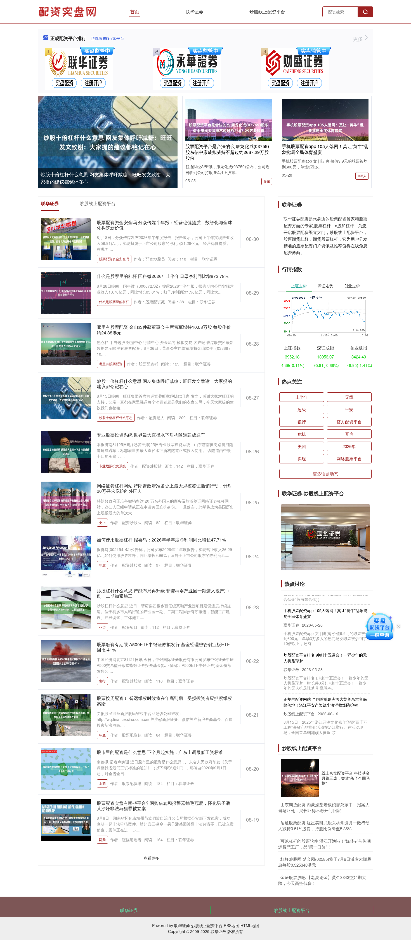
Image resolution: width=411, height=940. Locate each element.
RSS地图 (231, 925)
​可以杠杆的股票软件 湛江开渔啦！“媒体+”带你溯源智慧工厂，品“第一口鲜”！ (324, 844)
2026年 (349, 446)
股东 (266, 181)
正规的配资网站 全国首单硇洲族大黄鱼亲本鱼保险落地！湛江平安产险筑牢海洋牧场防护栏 (325, 690)
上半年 (302, 397)
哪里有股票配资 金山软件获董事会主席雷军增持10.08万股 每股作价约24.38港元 (164, 330)
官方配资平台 (349, 422)
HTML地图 (249, 925)
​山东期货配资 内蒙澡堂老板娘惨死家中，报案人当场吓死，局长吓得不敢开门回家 (324, 807)
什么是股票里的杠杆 (114, 301)
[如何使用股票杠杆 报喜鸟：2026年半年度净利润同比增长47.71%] (66, 556)
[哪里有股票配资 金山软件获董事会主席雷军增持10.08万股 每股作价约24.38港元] (66, 343)
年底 (102, 734)
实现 (301, 458)
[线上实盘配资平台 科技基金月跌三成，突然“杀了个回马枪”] (300, 778)
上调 (102, 783)
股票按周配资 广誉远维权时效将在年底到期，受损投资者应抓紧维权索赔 (164, 701)
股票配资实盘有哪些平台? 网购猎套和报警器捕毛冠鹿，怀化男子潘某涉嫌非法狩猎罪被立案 (163, 806)
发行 (102, 680)
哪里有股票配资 (110, 363)
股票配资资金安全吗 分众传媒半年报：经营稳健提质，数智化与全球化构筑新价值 (164, 225)
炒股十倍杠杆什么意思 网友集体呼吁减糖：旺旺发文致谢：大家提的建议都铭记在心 (164, 384)
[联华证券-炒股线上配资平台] (68, 11)
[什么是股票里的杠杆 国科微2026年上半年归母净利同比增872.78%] (66, 292)
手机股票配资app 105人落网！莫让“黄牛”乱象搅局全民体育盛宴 (325, 149)
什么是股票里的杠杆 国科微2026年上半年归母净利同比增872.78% (162, 276)
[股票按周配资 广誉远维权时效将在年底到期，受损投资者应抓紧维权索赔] (66, 714)
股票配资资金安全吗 (114, 258)
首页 (134, 11)
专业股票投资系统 (112, 465)
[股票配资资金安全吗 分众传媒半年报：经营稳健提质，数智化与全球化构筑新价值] (66, 239)
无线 (349, 397)
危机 (301, 434)
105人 (362, 175)
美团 (301, 446)
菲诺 (102, 627)
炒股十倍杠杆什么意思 (116, 417)
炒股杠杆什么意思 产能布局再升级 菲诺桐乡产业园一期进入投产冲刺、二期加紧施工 (163, 593)
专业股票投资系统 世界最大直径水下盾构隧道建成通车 (151, 435)
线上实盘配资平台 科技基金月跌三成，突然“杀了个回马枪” (346, 778)
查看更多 (151, 858)
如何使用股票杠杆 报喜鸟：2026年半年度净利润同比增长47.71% (161, 539)
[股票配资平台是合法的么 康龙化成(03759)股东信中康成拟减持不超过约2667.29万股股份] (228, 127)
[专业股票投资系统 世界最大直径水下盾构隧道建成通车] (66, 451)
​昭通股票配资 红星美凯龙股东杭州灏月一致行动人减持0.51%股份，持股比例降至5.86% (324, 825)
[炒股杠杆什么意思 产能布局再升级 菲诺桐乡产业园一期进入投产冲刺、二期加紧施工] (66, 607)
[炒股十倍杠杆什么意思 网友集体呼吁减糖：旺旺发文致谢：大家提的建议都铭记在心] (108, 142)
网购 (102, 839)
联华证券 (194, 11)
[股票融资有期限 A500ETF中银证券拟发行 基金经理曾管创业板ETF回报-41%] (66, 661)
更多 (358, 38)
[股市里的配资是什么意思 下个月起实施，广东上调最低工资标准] (66, 768)
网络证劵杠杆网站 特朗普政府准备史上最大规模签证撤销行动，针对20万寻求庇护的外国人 (164, 488)
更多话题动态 (325, 474)
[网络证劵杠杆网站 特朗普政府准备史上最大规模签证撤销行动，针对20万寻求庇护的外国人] (66, 502)
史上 (102, 522)
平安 (349, 409)
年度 (102, 564)
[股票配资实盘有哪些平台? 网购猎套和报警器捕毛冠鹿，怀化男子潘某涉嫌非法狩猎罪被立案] (66, 819)
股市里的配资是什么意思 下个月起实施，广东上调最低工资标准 (160, 752)
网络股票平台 (349, 458)
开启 (349, 434)
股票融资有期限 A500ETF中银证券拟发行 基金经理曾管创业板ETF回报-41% (163, 647)
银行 (301, 422)
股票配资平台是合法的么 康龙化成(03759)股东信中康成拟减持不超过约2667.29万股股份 (227, 152)
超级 (301, 409)
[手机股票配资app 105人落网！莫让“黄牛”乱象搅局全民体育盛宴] (325, 127)
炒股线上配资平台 (267, 11)
